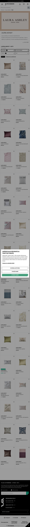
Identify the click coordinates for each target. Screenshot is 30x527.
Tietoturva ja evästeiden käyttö (8, 263)
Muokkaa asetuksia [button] (15, 268)
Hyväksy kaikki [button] (15, 275)
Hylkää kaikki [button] (15, 271)
